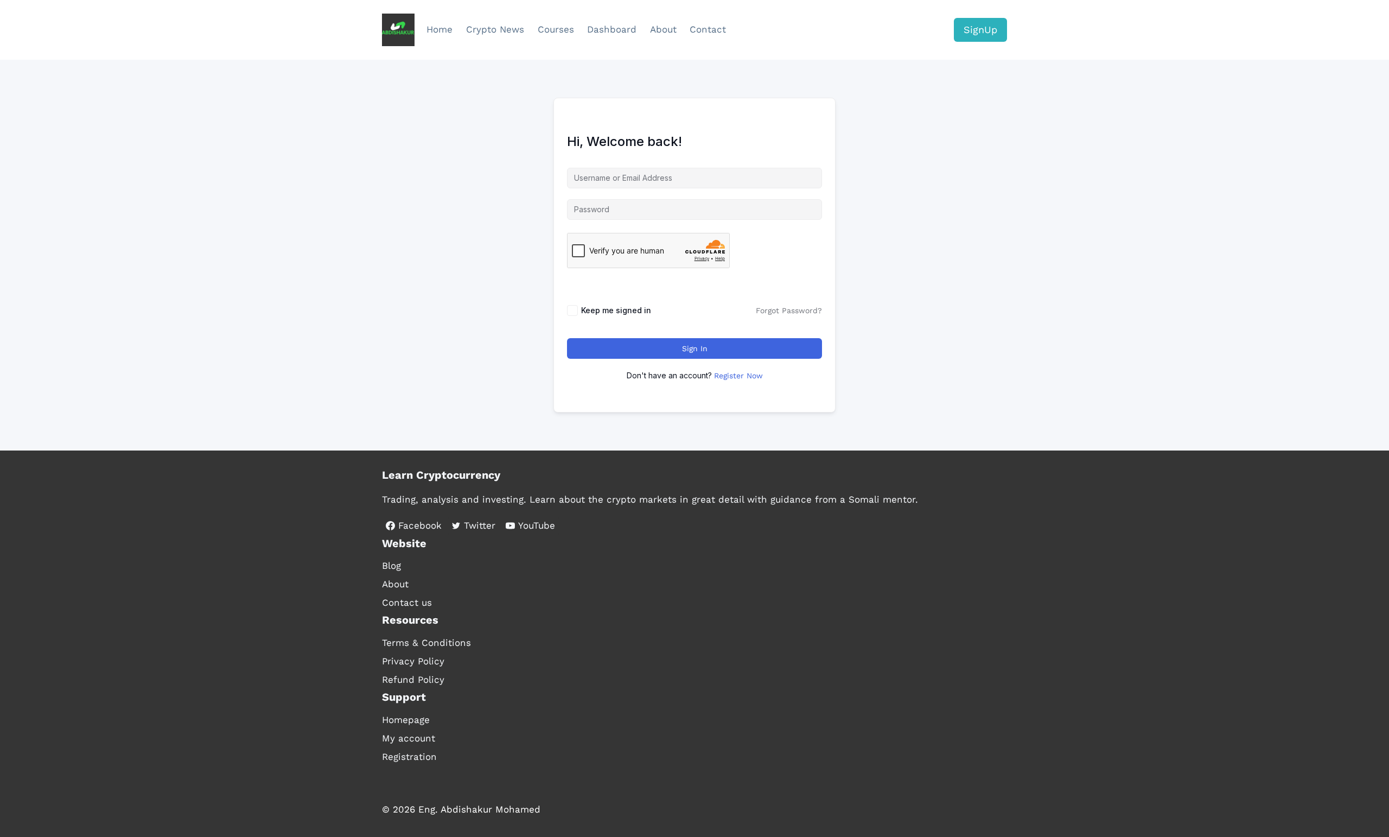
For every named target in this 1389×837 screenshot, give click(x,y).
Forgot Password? (789, 310)
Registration (409, 756)
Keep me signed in (616, 310)
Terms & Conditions (426, 642)
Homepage (406, 719)
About (663, 29)
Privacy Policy (413, 661)
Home (439, 29)
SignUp (980, 29)
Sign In (695, 348)
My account (408, 738)
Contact (708, 29)
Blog (391, 565)
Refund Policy (413, 679)
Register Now (738, 375)
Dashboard (611, 29)
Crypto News (495, 29)
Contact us (407, 602)
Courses (556, 29)
